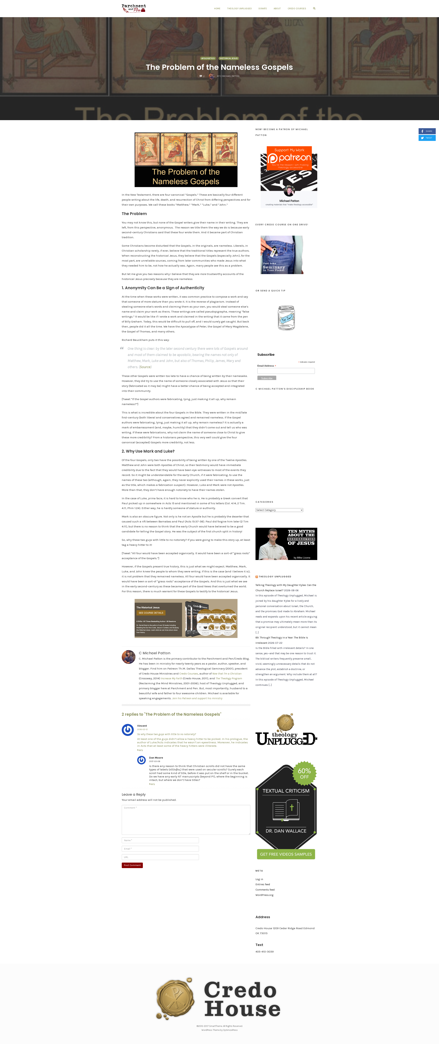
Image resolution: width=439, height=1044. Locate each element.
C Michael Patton (154, 653)
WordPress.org (265, 895)
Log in (259, 879)
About (277, 8)
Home (217, 8)
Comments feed (265, 889)
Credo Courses (297, 8)
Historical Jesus (229, 58)
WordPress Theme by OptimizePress (219, 1030)
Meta (259, 870)
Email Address (266, 365)
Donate (263, 8)
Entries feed (263, 884)
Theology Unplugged (239, 8)
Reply (140, 750)
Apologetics (208, 58)
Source (145, 367)
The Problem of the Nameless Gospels (219, 67)
